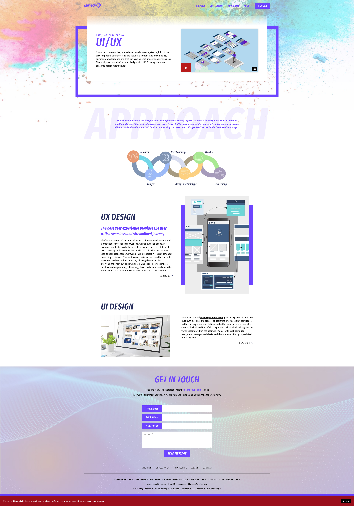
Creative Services (123, 479)
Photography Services (228, 479)
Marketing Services (143, 488)
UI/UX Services (155, 479)
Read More (164, 275)
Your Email (152, 417)
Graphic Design (140, 479)
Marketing (234, 5)
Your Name (152, 408)
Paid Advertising (160, 488)
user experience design (212, 317)
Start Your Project (194, 389)
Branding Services (196, 479)
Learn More (98, 501)
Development (217, 5)
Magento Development (197, 484)
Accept (346, 501)
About (247, 5)
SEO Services (197, 488)
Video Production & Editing (175, 479)
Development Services (156, 484)
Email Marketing (212, 488)
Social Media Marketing (179, 488)
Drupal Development (177, 484)
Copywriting (212, 479)
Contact (262, 5)
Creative (200, 5)
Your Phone (152, 426)
